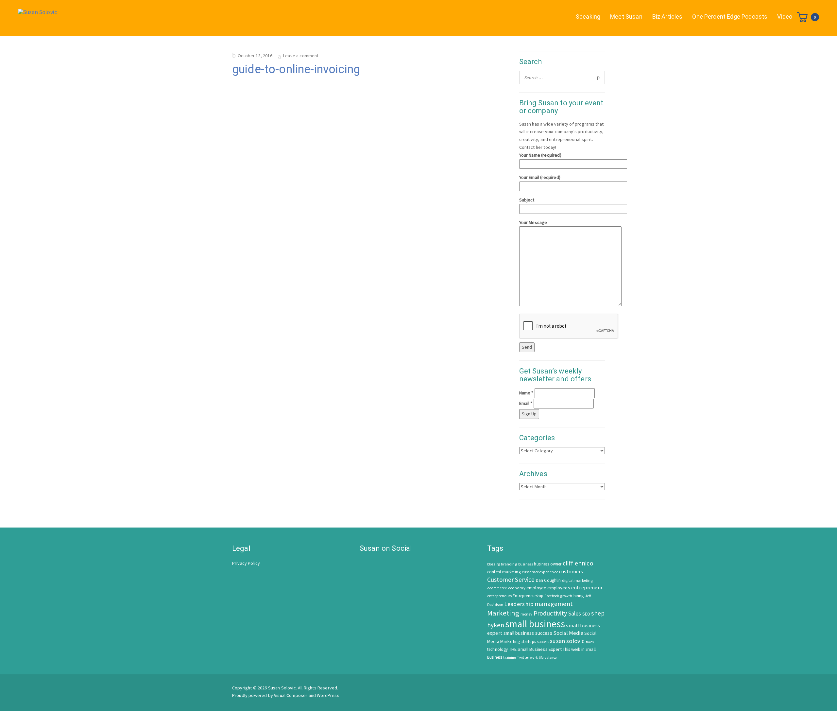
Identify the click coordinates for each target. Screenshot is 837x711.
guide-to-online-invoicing (296, 69)
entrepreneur (587, 587)
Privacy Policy (246, 563)
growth (566, 595)
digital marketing (577, 580)
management (554, 603)
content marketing (504, 572)
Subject (527, 200)
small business (535, 624)
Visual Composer (290, 695)
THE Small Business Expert (535, 649)
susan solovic (567, 641)
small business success (528, 633)
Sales (574, 613)
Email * (526, 403)
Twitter (523, 657)
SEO (586, 614)
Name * (526, 393)
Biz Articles (667, 16)
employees (558, 588)
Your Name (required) (540, 155)
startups (528, 641)
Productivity (550, 613)
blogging (493, 564)
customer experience (540, 571)
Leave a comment (300, 56)
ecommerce (497, 588)
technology (497, 649)
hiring (578, 595)
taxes (590, 642)
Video (784, 16)
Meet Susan (626, 16)
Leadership (519, 604)
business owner (547, 564)
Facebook (551, 596)
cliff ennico (578, 563)
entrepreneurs (499, 595)
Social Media (568, 633)
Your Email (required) (539, 177)
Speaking (588, 16)
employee (536, 588)
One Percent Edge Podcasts (729, 16)
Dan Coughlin (548, 580)
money (527, 614)
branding (509, 564)
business (525, 564)
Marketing (503, 612)
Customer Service (511, 579)
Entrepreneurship (528, 595)
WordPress (328, 695)
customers (571, 571)
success (543, 641)
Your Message (533, 222)
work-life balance (543, 657)
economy (516, 587)
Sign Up (529, 414)
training (509, 657)
